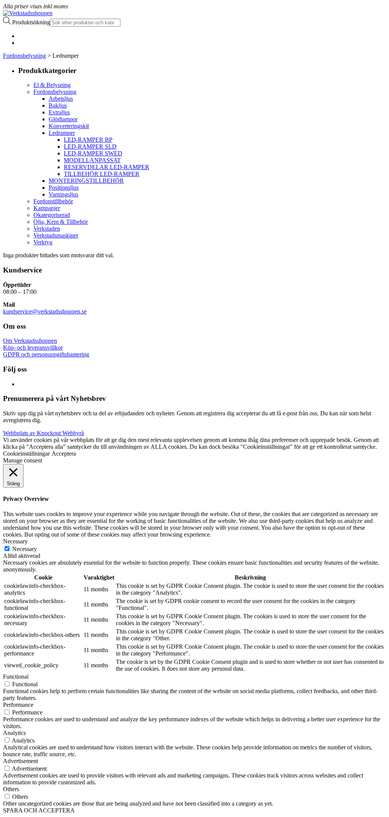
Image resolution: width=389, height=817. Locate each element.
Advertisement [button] (20, 761)
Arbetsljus (61, 98)
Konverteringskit (69, 126)
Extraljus (59, 112)
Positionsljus (64, 187)
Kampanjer (46, 208)
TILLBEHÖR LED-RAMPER (101, 174)
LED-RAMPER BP (88, 139)
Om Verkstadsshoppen (30, 340)
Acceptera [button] (64, 453)
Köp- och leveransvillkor (33, 347)
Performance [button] (18, 704)
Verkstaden (46, 228)
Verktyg (42, 242)
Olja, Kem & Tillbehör (60, 221)
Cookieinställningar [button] (26, 453)
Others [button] (11, 789)
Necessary (24, 549)
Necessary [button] (15, 541)
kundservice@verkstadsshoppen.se (45, 311)
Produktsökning (31, 22)
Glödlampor (63, 119)
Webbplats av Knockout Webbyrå (43, 433)
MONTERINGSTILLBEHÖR (86, 180)
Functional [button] (15, 676)
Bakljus (58, 105)
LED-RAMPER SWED (93, 153)
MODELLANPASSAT (92, 160)
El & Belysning (52, 85)
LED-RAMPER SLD (90, 146)
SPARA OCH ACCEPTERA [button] (39, 810)
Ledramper (62, 133)
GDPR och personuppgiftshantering (46, 354)
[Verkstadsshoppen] (27, 13)
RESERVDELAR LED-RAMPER (106, 167)
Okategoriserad (51, 215)
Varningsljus (63, 194)
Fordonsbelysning (24, 55)
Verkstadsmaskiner (55, 235)
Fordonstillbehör (53, 201)
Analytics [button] (14, 733)
